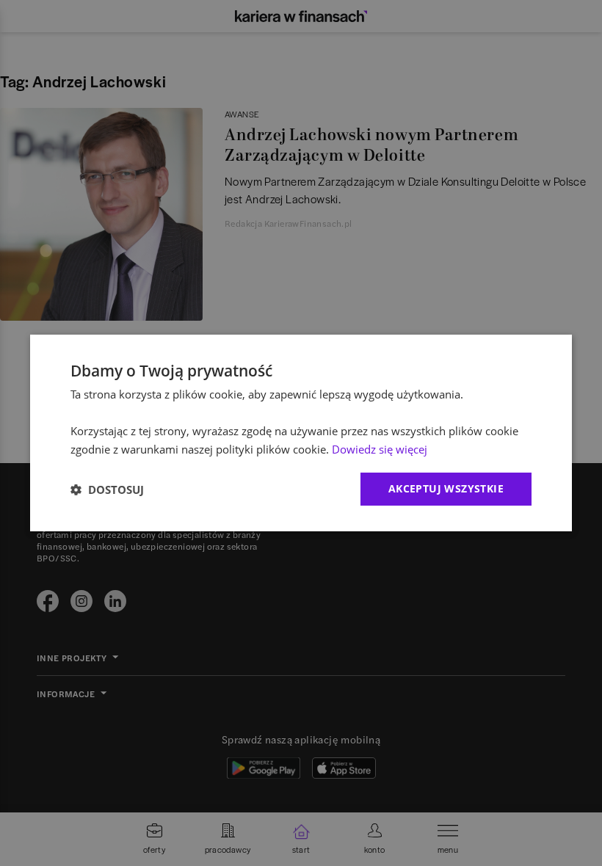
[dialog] (301, 433)
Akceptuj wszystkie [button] (446, 488)
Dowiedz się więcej (379, 449)
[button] (107, 489)
